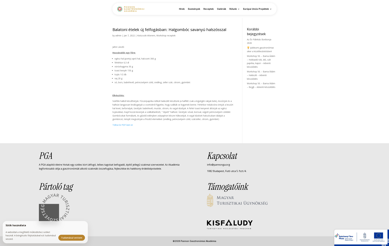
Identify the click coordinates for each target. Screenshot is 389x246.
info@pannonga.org (218, 164)
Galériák (221, 9)
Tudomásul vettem (71, 237)
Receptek (208, 9)
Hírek (182, 9)
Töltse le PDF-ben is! (122, 124)
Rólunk (233, 9)
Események (194, 9)
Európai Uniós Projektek (256, 9)
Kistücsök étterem (146, 35)
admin (118, 35)
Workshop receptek (166, 35)
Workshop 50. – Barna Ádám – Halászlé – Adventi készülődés (261, 75)
